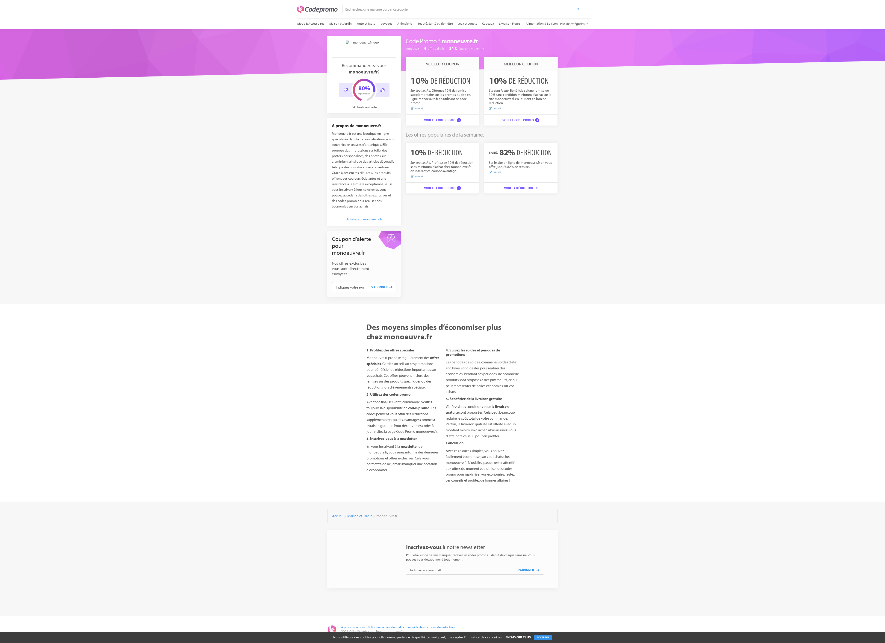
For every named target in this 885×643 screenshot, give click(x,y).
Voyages (386, 23)
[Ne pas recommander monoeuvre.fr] (345, 90)
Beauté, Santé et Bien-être (435, 23)
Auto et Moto (366, 23)
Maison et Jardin (340, 23)
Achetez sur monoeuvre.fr (364, 219)
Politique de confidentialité (386, 627)
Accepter (543, 637)
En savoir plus (518, 637)
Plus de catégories (572, 24)
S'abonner (379, 287)
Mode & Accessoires (310, 23)
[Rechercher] (578, 9)
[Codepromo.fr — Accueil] (317, 9)
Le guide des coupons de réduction (431, 627)
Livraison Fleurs (509, 23)
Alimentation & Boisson (542, 23)
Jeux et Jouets (467, 23)
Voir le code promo (439, 120)
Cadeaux (488, 23)
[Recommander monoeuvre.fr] (382, 90)
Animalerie (404, 23)
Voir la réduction (518, 188)
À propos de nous (353, 627)
